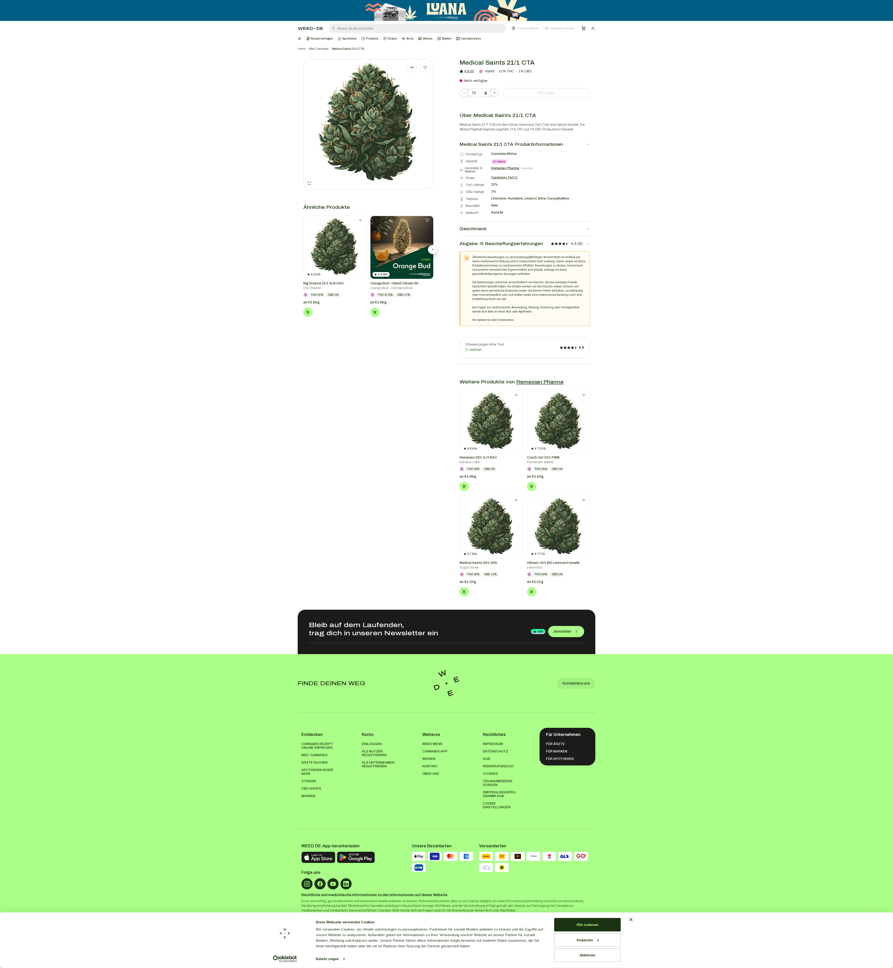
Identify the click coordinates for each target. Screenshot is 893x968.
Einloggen (372, 744)
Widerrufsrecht (498, 766)
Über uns (430, 773)
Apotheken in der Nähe (317, 771)
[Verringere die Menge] (464, 92)
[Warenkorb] (583, 28)
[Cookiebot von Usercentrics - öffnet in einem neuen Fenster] (285, 958)
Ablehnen (587, 955)
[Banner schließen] (631, 919)
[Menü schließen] (299, 38)
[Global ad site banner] (446, 10)
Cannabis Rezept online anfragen (317, 745)
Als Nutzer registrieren (374, 753)
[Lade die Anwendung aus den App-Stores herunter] (318, 857)
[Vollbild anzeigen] (309, 183)
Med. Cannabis (319, 48)
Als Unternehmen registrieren (378, 764)
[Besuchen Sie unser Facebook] (320, 883)
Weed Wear (432, 744)
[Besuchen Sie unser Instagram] (307, 883)
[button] (543, 28)
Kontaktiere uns (576, 683)
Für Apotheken (560, 759)
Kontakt (430, 766)
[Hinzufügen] (308, 312)
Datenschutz (495, 751)
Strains (308, 781)
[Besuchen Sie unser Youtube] (333, 883)
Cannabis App (434, 751)
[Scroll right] (432, 249)
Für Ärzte (555, 744)
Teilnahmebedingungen (498, 783)
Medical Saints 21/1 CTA (348, 48)
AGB (486, 759)
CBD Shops (311, 788)
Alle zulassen (587, 925)
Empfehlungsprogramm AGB (499, 794)
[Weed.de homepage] (310, 28)
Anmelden (562, 631)
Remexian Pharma (539, 381)
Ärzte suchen (314, 762)
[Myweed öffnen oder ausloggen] (593, 28)
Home (302, 48)
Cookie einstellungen (496, 805)
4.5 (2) (469, 71)
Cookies (490, 773)
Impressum (493, 744)
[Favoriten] (425, 67)
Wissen (428, 759)
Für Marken (556, 751)
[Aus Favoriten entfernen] (360, 220)
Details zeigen (327, 959)
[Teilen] (412, 67)
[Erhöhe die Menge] (494, 92)
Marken (308, 796)
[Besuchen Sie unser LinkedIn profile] (346, 883)
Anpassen (584, 940)
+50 (540, 631)
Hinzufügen (546, 93)
